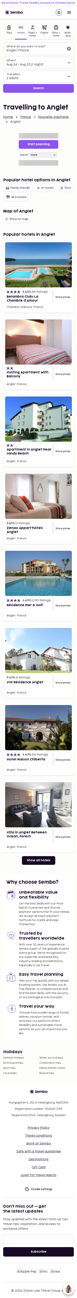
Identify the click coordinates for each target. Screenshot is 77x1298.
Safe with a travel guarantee (38, 1151)
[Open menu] (69, 12)
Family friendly (20, 188)
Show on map (18, 219)
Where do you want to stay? (26, 46)
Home (8, 117)
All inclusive (18, 197)
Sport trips (9, 1068)
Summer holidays (13, 1057)
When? (11, 60)
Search (38, 88)
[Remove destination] (69, 48)
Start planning (38, 144)
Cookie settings (42, 1189)
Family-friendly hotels (52, 1068)
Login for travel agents (38, 1175)
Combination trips (50, 1062)
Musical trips (46, 1073)
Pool (68, 188)
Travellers (13, 74)
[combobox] (35, 50)
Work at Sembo (38, 1144)
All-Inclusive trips (13, 1062)
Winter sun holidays (51, 1057)
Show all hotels (38, 860)
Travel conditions (38, 1136)
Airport (24, 154)
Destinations (39, 1159)
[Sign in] (59, 12)
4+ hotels (47, 188)
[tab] (9, 31)
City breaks (10, 1073)
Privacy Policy (39, 1128)
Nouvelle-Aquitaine (53, 117)
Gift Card (38, 1167)
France (25, 117)
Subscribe (38, 1251)
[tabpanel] (38, 68)
